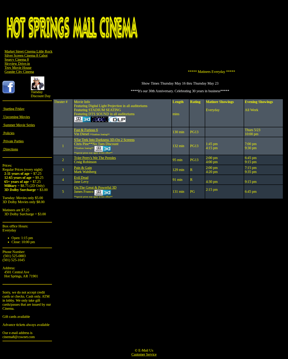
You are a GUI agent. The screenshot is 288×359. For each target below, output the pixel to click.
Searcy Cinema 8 (16, 59)
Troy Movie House (18, 68)
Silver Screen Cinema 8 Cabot (25, 55)
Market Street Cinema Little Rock (28, 51)
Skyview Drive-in (17, 63)
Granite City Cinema (19, 72)
